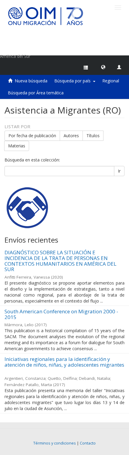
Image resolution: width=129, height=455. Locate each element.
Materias (16, 146)
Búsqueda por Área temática (36, 93)
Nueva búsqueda (31, 81)
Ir (119, 171)
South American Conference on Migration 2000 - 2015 (61, 314)
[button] (103, 67)
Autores (71, 135)
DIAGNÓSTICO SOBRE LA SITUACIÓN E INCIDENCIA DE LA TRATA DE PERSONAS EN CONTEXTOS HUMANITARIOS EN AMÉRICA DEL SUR (60, 261)
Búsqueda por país (73, 81)
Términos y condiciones (54, 443)
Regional (110, 81)
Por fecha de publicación (32, 135)
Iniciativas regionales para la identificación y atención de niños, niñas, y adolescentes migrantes (64, 362)
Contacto (88, 443)
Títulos (93, 135)
